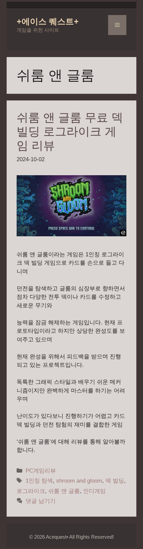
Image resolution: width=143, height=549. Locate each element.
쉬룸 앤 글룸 (64, 491)
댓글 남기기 (41, 501)
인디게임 (94, 491)
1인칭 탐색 (39, 481)
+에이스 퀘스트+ (48, 21)
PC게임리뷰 (41, 471)
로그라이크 (31, 491)
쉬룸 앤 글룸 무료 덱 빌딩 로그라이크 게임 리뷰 (70, 131)
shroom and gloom (79, 481)
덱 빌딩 (114, 481)
